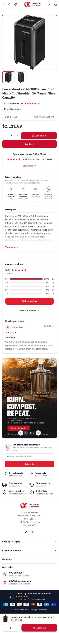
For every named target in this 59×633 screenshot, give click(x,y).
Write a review (29, 301)
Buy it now (29, 144)
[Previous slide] (20, 433)
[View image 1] (8, 77)
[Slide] (29, 398)
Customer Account (11, 550)
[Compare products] (16, 4)
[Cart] (55, 4)
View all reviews (28, 310)
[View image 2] (21, 77)
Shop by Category (11, 541)
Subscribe (29, 464)
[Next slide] (38, 433)
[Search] (9, 4)
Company (7, 559)
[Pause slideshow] (26, 433)
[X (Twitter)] (32, 532)
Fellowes (14, 103)
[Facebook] (26, 532)
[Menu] (3, 4)
